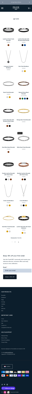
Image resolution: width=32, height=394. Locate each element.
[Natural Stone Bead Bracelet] (24, 83)
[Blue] (25, 45)
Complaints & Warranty (6, 327)
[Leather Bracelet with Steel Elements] (24, 218)
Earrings (3, 301)
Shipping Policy (4, 335)
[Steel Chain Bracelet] (8, 83)
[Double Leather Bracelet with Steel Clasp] (8, 164)
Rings (2, 299)
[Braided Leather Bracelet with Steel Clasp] (24, 164)
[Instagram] (7, 385)
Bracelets (3, 295)
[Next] (29, 2)
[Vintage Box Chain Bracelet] (24, 111)
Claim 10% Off (9, 277)
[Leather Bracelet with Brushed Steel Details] (24, 30)
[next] (18, 242)
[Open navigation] (6, 8)
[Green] (22, 98)
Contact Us (3, 325)
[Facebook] (1, 385)
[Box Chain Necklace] (24, 57)
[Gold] (25, 71)
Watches (3, 308)
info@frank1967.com (8, 352)
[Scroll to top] (28, 389)
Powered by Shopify (14, 392)
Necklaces (3, 297)
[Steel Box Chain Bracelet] (8, 218)
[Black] (22, 45)
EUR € (8, 366)
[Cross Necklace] (24, 192)
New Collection (4, 321)
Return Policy (4, 338)
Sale (2, 323)
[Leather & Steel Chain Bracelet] (8, 30)
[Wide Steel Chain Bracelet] (24, 138)
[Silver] (22, 71)
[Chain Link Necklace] (8, 192)
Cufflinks (3, 304)
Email (5, 267)
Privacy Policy (4, 342)
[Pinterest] (4, 385)
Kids (2, 310)
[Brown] (8, 45)
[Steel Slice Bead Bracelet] (8, 138)
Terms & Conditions (5, 340)
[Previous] (2, 2)
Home (2, 318)
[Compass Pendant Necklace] (8, 57)
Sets (2, 306)
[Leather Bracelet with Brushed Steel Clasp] (8, 111)
